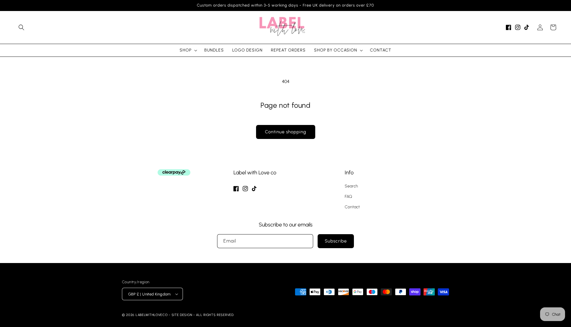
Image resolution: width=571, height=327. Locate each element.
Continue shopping (285, 131)
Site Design (182, 315)
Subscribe (336, 241)
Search (351, 186)
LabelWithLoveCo (152, 315)
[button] (21, 27)
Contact (352, 206)
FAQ (348, 196)
